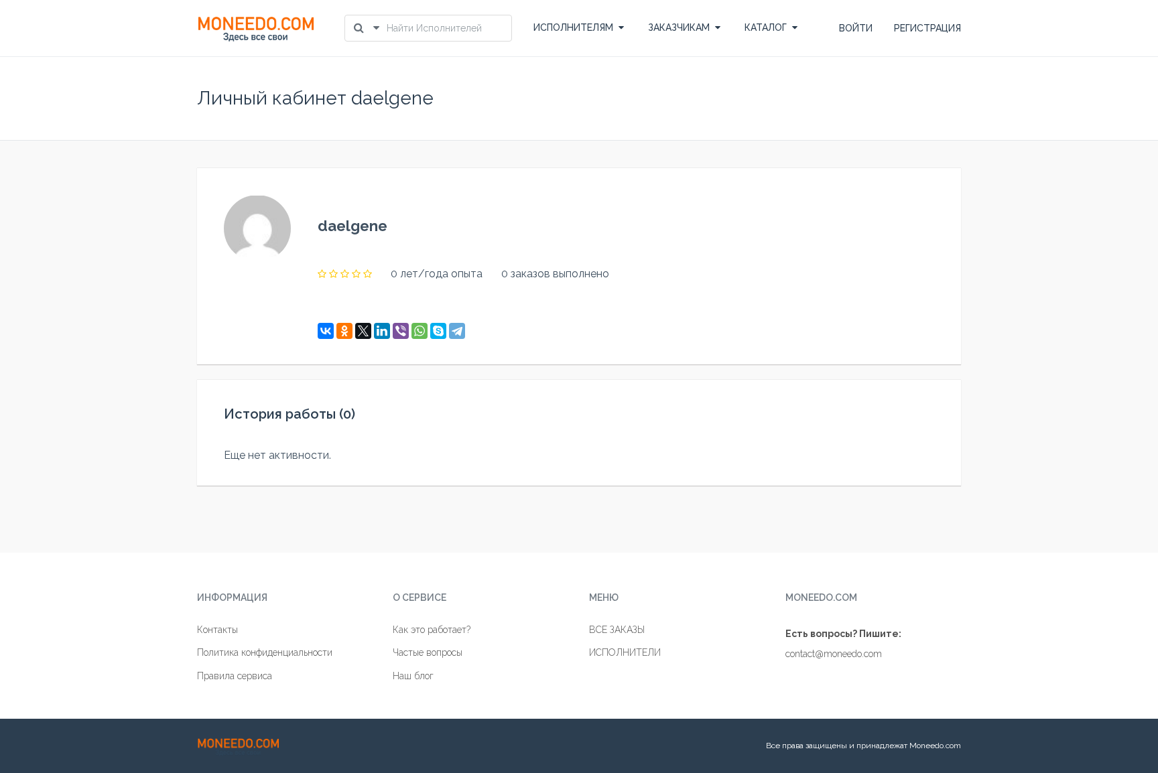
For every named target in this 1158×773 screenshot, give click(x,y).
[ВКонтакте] (326, 331)
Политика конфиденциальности (264, 652)
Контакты (217, 629)
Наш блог (413, 676)
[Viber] (401, 331)
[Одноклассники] (344, 331)
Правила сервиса (234, 676)
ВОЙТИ (856, 28)
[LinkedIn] (382, 331)
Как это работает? (431, 629)
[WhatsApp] (419, 331)
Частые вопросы (427, 652)
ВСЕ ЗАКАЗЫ (617, 629)
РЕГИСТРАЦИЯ (927, 28)
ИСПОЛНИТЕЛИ (625, 652)
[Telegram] (457, 331)
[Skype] (438, 331)
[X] (363, 331)
